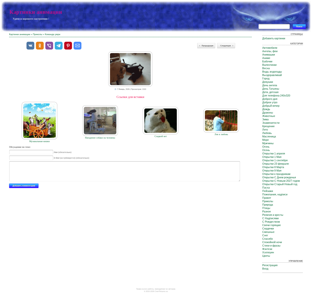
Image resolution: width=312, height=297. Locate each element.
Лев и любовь (221, 134)
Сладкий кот (161, 136)
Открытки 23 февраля (275, 163)
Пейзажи (267, 191)
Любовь (267, 133)
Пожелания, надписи (274, 194)
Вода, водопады (272, 71)
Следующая (225, 46)
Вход (265, 268)
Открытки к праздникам (276, 174)
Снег (265, 235)
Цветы (266, 255)
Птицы (266, 208)
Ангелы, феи (270, 51)
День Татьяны (270, 88)
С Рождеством (271, 221)
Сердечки (268, 228)
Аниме (266, 58)
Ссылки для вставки (130, 97)
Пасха (266, 187)
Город (265, 78)
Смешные (268, 232)
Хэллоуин (268, 252)
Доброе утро (269, 102)
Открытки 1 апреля (273, 153)
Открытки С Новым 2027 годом (281, 180)
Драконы (267, 112)
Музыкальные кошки (39, 141)
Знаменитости (271, 122)
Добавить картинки (273, 38)
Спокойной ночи (272, 242)
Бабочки (267, 61)
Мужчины (268, 143)
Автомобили (269, 47)
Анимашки (268, 54)
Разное (266, 211)
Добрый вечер (271, 105)
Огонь (265, 146)
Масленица (269, 136)
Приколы (37, 34)
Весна (266, 68)
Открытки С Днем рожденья (279, 177)
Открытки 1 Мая (271, 157)
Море (265, 140)
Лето (265, 129)
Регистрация (270, 265)
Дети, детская (270, 92)
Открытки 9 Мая (271, 170)
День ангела (269, 85)
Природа (267, 204)
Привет (266, 197)
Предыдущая (207, 46)
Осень (266, 150)
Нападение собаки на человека (100, 138)
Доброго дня (269, 99)
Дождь (266, 109)
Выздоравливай (272, 75)
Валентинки (269, 64)
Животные (268, 116)
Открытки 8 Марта (273, 167)
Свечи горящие (271, 225)
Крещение (268, 126)
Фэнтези (267, 249)
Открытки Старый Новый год (279, 184)
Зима (265, 119)
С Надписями (270, 218)
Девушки (267, 82)
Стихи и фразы (271, 245)
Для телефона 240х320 (276, 95)
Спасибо (267, 238)
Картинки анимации (35, 12)
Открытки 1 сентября (275, 160)
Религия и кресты (272, 215)
